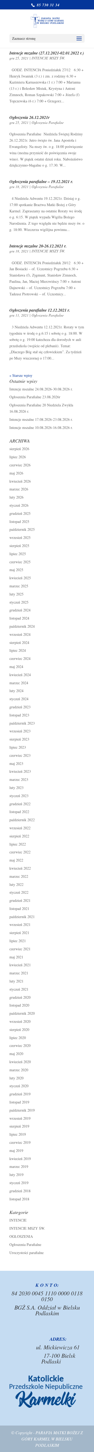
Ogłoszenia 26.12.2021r (29, 117)
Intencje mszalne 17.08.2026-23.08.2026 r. (41, 419)
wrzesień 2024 (20, 634)
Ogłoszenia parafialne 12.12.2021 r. (39, 310)
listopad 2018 (19, 1198)
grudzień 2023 (20, 706)
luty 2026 (16, 497)
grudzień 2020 (20, 997)
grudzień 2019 (20, 1093)
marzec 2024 (18, 682)
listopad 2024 (19, 618)
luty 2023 (16, 787)
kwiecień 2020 (20, 1061)
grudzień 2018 (20, 1190)
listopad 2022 (19, 811)
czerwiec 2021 (20, 948)
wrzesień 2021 (20, 924)
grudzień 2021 (20, 900)
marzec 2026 (18, 489)
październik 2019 (22, 1110)
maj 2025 (16, 569)
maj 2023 (16, 763)
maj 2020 (16, 1053)
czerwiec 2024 (20, 658)
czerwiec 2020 (20, 1045)
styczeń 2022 (18, 892)
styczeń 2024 (18, 698)
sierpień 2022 (19, 835)
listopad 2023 (19, 715)
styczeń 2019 (18, 1182)
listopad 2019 (19, 1102)
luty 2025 (16, 594)
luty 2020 (16, 1077)
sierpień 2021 (19, 932)
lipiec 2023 (17, 747)
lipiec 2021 (17, 940)
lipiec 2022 (17, 844)
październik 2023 (22, 723)
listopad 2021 (19, 908)
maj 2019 (16, 1150)
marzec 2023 (18, 779)
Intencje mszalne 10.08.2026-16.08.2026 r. (41, 427)
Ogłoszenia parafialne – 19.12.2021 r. (41, 181)
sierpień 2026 (19, 448)
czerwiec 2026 (20, 464)
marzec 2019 (18, 1166)
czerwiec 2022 (20, 851)
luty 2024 (16, 690)
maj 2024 (16, 666)
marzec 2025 (18, 585)
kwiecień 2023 (20, 771)
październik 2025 (22, 529)
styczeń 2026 (18, 505)
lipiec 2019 (17, 1134)
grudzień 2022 (20, 803)
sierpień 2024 (19, 642)
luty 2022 (16, 884)
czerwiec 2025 (20, 561)
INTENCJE (18, 1220)
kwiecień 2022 (20, 868)
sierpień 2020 (19, 1029)
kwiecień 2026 (20, 481)
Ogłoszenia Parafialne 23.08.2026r (34, 396)
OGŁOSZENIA (21, 1236)
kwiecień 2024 (20, 674)
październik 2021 (22, 916)
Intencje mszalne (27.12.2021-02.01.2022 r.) (46, 53)
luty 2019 (16, 1174)
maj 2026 (16, 473)
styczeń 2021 (18, 989)
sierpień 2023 (19, 739)
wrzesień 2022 (20, 827)
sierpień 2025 (19, 545)
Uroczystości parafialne (26, 1252)
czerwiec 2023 (20, 755)
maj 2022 (16, 860)
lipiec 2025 (17, 553)
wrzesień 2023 (20, 730)
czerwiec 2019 (20, 1142)
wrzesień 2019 (20, 1118)
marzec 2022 (18, 876)
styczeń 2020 (18, 1085)
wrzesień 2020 (20, 1021)
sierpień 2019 (19, 1126)
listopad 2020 (19, 1005)
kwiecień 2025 (20, 577)
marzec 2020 (18, 1069)
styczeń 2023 (18, 795)
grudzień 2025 (20, 513)
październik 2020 (22, 1013)
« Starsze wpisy (20, 375)
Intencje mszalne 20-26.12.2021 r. (38, 246)
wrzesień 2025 (20, 537)
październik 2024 (22, 626)
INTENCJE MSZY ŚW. (48, 58)
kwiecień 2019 (20, 1158)
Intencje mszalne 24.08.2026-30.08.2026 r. (41, 389)
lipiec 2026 (17, 456)
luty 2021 (16, 981)
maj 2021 (16, 956)
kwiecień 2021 (20, 964)
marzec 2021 (18, 972)
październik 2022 (22, 819)
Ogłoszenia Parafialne (48, 122)
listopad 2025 (19, 521)
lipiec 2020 (17, 1037)
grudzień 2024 (20, 610)
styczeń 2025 (18, 602)
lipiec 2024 (17, 650)
